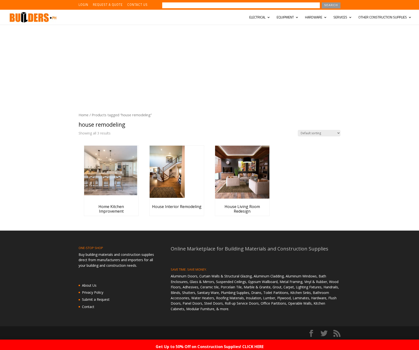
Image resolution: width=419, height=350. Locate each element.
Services (340, 18)
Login (83, 5)
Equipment (285, 18)
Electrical (257, 18)
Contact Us (137, 5)
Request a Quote (108, 5)
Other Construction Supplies (382, 18)
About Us (89, 285)
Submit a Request (96, 299)
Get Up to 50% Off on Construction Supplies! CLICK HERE (210, 346)
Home (84, 114)
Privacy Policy (92, 292)
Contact (88, 306)
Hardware (313, 18)
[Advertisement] (209, 61)
